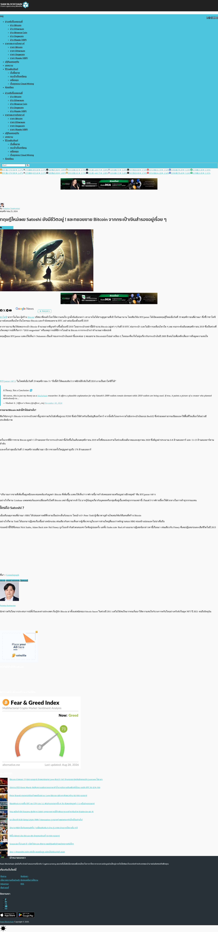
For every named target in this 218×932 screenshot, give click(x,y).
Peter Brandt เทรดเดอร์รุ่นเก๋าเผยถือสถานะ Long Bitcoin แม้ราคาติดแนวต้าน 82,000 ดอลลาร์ (48, 795)
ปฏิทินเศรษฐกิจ (12, 62)
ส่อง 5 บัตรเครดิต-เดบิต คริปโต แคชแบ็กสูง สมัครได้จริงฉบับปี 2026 (37, 852)
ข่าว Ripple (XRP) (18, 40)
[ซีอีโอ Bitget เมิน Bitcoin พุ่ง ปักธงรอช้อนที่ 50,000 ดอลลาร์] (4, 838)
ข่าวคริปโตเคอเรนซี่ (14, 22)
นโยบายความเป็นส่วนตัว (10, 880)
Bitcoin (31, 317)
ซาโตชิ (3, 317)
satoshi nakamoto (13, 580)
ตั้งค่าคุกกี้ (4, 887)
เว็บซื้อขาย (15, 73)
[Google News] (25, 311)
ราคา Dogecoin (17, 54)
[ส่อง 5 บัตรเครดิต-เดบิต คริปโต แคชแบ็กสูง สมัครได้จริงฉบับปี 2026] (4, 854)
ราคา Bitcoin (16, 47)
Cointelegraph (12, 575)
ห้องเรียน (9, 87)
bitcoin (2, 580)
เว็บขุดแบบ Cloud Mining (22, 84)
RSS (22, 884)
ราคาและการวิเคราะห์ (14, 43)
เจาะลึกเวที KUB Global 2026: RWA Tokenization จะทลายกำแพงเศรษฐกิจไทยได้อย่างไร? (46, 819)
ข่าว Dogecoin (17, 36)
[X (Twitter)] (6, 904)
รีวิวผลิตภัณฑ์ (11, 69)
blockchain (42, 395)
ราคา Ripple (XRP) (19, 58)
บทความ (9, 65)
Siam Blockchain (7, 922)
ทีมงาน (3, 876)
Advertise (4, 884)
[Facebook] (1, 311)
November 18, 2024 (53, 403)
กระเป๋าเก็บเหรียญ (18, 76)
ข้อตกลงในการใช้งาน (29, 880)
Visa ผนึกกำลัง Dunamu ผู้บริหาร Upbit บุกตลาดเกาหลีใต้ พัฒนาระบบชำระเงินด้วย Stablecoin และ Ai (51, 811)
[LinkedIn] (6, 902)
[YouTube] (10, 311)
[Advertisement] (109, 358)
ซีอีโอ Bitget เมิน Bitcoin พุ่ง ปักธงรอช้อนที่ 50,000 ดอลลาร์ (35, 835)
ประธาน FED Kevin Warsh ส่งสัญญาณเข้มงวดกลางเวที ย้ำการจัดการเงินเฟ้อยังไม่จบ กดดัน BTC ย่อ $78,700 (55, 787)
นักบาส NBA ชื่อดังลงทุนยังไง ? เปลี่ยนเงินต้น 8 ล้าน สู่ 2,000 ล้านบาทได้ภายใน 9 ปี (44, 827)
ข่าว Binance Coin (18, 32)
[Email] (6, 908)
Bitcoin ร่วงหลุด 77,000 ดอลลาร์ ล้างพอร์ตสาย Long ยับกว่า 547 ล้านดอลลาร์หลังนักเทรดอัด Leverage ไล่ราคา (56, 779)
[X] (4, 311)
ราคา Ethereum (17, 51)
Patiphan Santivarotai (11, 208)
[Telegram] (7, 311)
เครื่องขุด (14, 80)
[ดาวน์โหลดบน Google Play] (26, 915)
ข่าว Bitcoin (15, 25)
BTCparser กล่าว (8, 381)
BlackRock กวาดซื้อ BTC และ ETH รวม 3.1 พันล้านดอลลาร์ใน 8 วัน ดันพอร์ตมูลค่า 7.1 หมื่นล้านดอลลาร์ (52, 803)
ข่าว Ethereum (17, 29)
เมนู (1, 16)
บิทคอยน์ (24, 580)
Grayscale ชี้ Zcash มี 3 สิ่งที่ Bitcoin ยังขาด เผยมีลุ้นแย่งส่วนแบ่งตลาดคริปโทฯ (42, 844)
